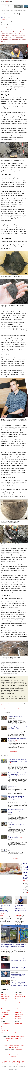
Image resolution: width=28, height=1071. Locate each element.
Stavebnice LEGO (6, 1051)
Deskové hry (7, 1054)
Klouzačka (10, 1045)
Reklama (14, 1061)
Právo (2, 17)
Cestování (10, 839)
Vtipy (9, 850)
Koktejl (9, 827)
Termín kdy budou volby (6, 1000)
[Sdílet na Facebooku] (24, 704)
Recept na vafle (18, 1016)
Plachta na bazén (16, 1042)
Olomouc (15, 709)
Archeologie (17, 708)
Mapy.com (13, 1036)
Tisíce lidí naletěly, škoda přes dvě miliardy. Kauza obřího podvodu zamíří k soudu (16, 797)
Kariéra (19, 1061)
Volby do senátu (4, 1002)
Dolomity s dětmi (4, 1032)
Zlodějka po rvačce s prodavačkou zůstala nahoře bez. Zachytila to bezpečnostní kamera (16, 824)
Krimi (9, 777)
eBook (4, 22)
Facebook (5, 1061)
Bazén (9, 1042)
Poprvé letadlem (4, 1025)
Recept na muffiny (19, 1010)
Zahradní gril (11, 1047)
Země (5, 709)
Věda (2, 709)
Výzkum (10, 709)
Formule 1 (3, 1016)
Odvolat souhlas (8, 1064)
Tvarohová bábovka (19, 1014)
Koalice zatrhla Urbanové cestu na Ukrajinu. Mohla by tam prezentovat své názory (20, 908)
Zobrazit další (13, 751)
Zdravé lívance (18, 1012)
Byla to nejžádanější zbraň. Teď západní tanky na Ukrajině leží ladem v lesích (17, 811)
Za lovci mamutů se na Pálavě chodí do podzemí (17, 739)
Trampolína (23, 1042)
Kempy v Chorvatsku (5, 1023)
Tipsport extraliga (4, 1012)
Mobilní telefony (18, 1049)
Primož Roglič (18, 1002)
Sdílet (9, 22)
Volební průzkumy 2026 (6, 996)
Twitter (10, 1061)
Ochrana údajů (21, 1062)
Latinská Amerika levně (6, 1030)
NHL (2, 1018)
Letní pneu (22, 1051)
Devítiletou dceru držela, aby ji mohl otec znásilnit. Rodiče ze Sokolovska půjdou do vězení (17, 774)
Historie (22, 708)
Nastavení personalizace (18, 1064)
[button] (14, 51)
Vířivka (16, 1047)
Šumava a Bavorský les (6, 1027)
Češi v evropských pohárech (13, 1040)
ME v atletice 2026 (5, 1014)
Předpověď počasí (20, 1036)
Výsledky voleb (4, 998)
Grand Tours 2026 (19, 1003)
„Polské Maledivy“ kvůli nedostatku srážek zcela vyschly (17, 836)
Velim (19, 709)
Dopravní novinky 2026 (20, 1027)
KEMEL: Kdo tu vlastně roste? (15, 849)
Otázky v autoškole (19, 1030)
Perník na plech (18, 1018)
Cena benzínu (18, 1038)
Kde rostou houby (10, 1038)
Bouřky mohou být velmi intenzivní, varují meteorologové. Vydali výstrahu (17, 760)
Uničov (23, 709)
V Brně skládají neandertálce (15, 716)
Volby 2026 (3, 994)
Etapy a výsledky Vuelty (20, 996)
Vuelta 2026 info (18, 994)
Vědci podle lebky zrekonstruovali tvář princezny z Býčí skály (17, 727)
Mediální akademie (6, 1062)
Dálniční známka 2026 (19, 1025)
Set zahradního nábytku (19, 1045)
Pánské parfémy (13, 1056)
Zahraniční (10, 814)
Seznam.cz (20, 1)
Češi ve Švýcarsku (5, 1028)
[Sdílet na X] (26, 704)
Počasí (9, 764)
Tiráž (23, 1061)
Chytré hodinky (19, 1054)
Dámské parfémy (15, 1051)
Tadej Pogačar (18, 1000)
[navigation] (2, 2)
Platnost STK (17, 1032)
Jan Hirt (16, 998)
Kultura (9, 787)
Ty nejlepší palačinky (19, 1008)
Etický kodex (14, 1062)
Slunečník (5, 1045)
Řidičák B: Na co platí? (19, 1028)
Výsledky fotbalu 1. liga (6, 1010)
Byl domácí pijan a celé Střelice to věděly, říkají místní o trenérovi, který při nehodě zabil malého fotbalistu (14, 946)
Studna (11, 708)
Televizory (13, 1054)
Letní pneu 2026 (18, 1023)
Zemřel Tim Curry (12, 786)
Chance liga (3, 1008)
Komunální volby (4, 1003)
